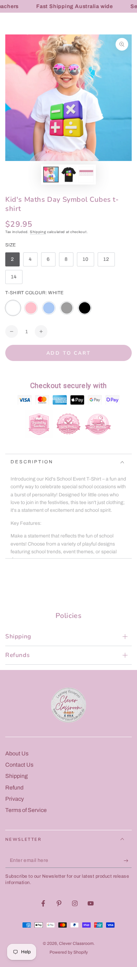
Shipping (38, 232)
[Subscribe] (128, 861)
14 (16, 279)
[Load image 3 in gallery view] (86, 174)
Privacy (14, 799)
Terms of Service (26, 810)
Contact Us (19, 765)
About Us (16, 753)
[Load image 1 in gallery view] (51, 174)
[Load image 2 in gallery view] (68, 174)
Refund (14, 788)
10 (88, 261)
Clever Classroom (76, 943)
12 (109, 261)
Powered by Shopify (69, 952)
